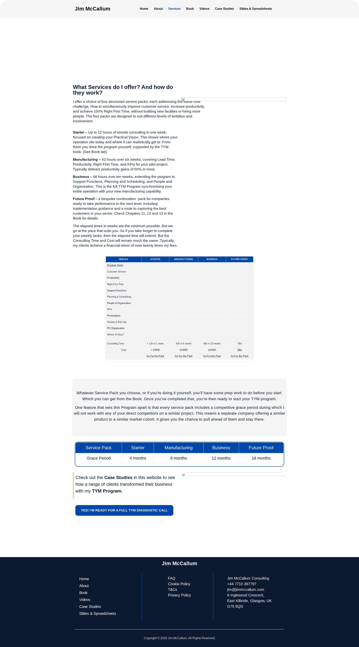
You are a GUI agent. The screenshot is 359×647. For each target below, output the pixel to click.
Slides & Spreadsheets (256, 8)
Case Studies (224, 8)
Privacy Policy (179, 595)
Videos (204, 8)
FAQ (171, 578)
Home (144, 8)
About (158, 8)
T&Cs (172, 589)
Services (174, 8)
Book (190, 8)
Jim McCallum (92, 9)
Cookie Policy (179, 584)
